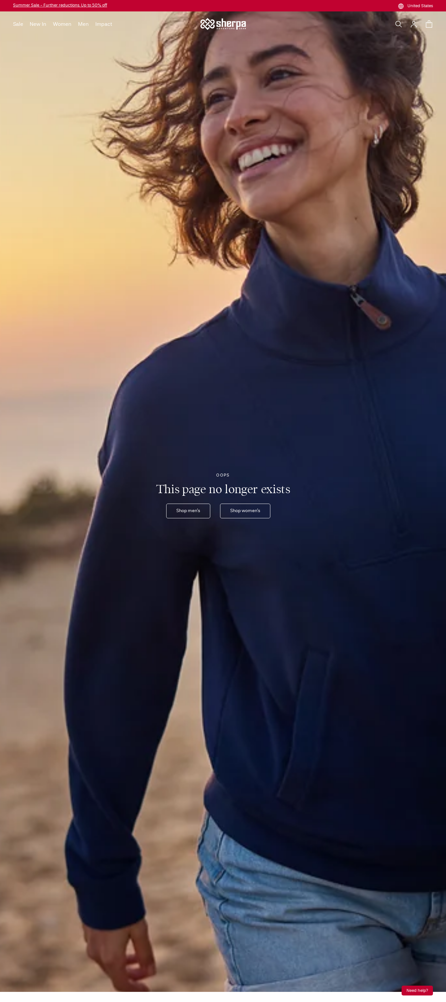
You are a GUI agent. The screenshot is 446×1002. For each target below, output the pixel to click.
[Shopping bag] (429, 24)
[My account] (413, 24)
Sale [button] (18, 24)
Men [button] (83, 24)
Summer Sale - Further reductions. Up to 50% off (60, 5)
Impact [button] (103, 24)
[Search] (398, 24)
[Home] (223, 24)
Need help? (417, 990)
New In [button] (38, 24)
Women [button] (62, 24)
